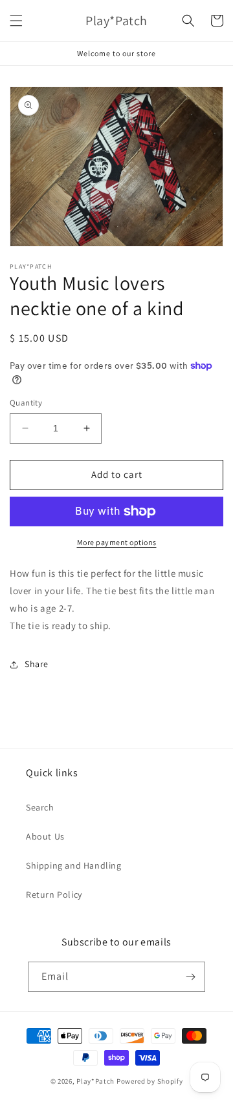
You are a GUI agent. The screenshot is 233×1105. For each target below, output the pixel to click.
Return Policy (54, 894)
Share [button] (37, 664)
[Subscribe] (190, 977)
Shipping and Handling (74, 865)
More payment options (117, 542)
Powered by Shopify (149, 1081)
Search (40, 807)
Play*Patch (95, 1081)
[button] (16, 20)
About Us (45, 836)
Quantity (26, 402)
